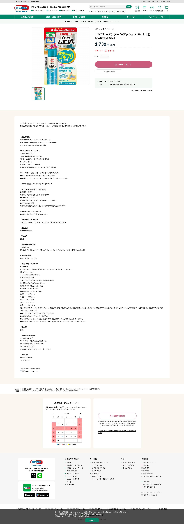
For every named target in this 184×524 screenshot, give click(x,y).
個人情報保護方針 (149, 487)
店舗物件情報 (148, 473)
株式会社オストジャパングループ (29, 509)
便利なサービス (79, 10)
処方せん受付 (65, 10)
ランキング (131, 17)
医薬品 (69, 462)
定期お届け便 (96, 476)
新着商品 (105, 17)
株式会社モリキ (96, 509)
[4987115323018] (38, 93)
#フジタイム (120, 11)
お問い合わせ (119, 415)
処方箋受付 (95, 473)
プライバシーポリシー (71, 516)
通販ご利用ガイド (148, 1)
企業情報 (146, 468)
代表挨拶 (146, 465)
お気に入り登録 (110, 72)
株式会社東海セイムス (77, 509)
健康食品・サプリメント (75, 465)
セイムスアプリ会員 (99, 468)
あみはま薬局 (163, 509)
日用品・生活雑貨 (73, 473)
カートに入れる (124, 64)
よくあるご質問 (165, 1)
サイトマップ (148, 481)
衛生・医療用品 (72, 471)
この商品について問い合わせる (143, 90)
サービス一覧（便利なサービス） (103, 479)
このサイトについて (150, 495)
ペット (69, 482)
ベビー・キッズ (72, 476)
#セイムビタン (102, 11)
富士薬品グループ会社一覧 (152, 476)
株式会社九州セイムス (55, 509)
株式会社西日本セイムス (117, 509)
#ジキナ (112, 11)
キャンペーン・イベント (156, 17)
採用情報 (146, 471)
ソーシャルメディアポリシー (153, 492)
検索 (128, 7)
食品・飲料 (70, 484)
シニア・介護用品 (73, 479)
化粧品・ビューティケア (75, 468)
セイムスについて (39, 10)
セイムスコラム (97, 465)
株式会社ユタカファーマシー (142, 509)
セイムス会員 (53, 10)
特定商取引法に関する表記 (152, 484)
